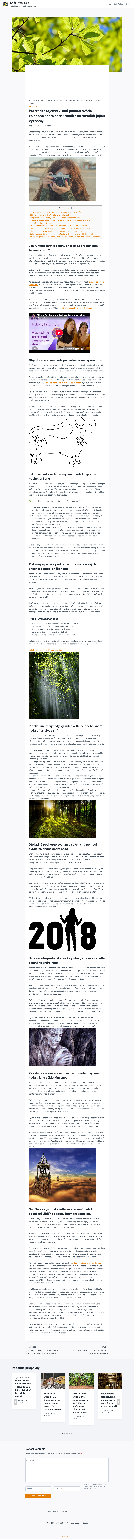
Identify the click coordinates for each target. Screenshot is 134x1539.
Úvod (109, 4)
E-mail (58, 1489)
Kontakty (64, 1511)
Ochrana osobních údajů (77, 1523)
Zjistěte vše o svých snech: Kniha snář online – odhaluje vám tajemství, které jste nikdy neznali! (24, 1387)
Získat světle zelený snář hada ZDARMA (45, 650)
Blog (49, 1511)
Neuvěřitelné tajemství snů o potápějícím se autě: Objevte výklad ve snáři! (109, 1400)
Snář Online (118, 4)
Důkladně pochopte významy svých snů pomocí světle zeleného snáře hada (60, 228)
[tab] (62, 1433)
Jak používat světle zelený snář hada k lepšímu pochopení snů (55, 218)
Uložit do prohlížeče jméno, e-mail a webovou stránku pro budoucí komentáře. (95, 1486)
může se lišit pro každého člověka (86, 1263)
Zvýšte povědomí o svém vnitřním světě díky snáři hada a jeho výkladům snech (61, 234)
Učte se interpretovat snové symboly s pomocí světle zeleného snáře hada (60, 231)
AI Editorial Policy (67, 1536)
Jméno (30, 1489)
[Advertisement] (67, 83)
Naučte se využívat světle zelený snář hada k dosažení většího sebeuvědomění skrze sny (65, 237)
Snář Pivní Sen (36, 126)
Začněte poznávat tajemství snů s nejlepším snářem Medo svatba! (90, 1350)
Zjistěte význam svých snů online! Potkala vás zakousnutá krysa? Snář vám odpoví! (44, 1350)
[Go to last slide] (15, 1402)
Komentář (31, 1460)
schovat (68, 208)
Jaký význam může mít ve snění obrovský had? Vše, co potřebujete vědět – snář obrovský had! (80, 1403)
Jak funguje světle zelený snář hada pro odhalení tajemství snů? (55, 212)
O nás (128, 4)
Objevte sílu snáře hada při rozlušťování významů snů (51, 215)
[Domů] (29, 100)
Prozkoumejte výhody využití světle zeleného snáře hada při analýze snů (59, 226)
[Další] (118, 1402)
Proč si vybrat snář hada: (42, 223)
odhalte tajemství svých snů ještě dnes (78, 308)
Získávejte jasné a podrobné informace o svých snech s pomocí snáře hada (60, 220)
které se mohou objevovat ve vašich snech (63, 383)
